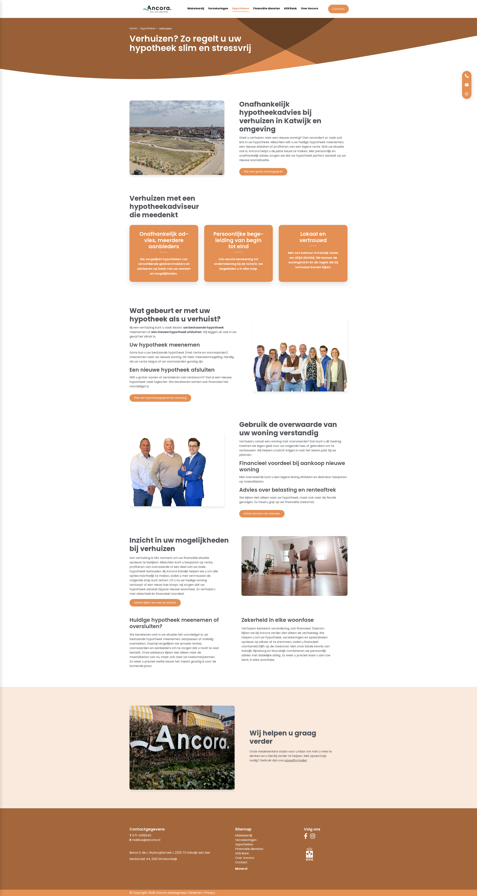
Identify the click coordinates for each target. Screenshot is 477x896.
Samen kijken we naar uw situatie (155, 602)
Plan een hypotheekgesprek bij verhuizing (160, 398)
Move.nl (241, 869)
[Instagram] (312, 837)
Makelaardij (195, 8)
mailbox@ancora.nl (146, 840)
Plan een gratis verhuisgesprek (263, 171)
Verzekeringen (218, 8)
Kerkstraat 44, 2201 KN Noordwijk (153, 859)
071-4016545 (141, 835)
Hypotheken (240, 8)
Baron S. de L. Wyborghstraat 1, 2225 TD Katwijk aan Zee (169, 852)
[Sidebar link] (467, 94)
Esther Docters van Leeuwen (262, 513)
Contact (338, 9)
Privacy (209, 893)
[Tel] (467, 76)
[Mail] (467, 85)
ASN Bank (290, 8)
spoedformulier (296, 760)
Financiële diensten (266, 8)
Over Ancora (309, 8)
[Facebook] (305, 837)
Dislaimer (195, 893)
